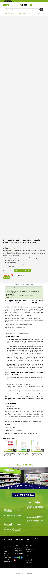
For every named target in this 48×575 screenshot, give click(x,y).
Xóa (23, 264)
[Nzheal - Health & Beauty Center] (24, 5)
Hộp (4, 266)
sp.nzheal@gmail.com (30, 549)
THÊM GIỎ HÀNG (18, 270)
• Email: (28, 547)
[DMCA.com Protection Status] (38, 540)
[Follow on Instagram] (17, 557)
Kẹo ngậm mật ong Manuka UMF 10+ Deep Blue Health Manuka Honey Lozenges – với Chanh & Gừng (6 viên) (9, 454)
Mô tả (17, 284)
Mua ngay (27, 270)
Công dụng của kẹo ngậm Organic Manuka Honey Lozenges (20, 295)
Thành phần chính (11, 294)
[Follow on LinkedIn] (22, 557)
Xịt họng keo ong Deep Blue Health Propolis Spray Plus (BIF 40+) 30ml (37, 454)
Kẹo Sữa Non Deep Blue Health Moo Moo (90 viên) (23, 454)
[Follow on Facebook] (15, 557)
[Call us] (19, 557)
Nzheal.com (20, 433)
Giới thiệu (6, 543)
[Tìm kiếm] (41, 9)
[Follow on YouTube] (15, 560)
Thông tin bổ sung (26, 284)
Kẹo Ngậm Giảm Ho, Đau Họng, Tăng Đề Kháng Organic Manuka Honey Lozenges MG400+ (23, 292)
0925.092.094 (33, 433)
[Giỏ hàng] (31, 5)
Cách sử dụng (10, 297)
